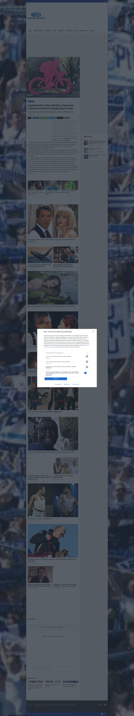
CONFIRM (56, 378)
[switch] (86, 356)
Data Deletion (58, 384)
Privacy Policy (75, 384)
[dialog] (67, 358)
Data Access (67, 384)
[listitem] (67, 353)
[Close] (93, 331)
